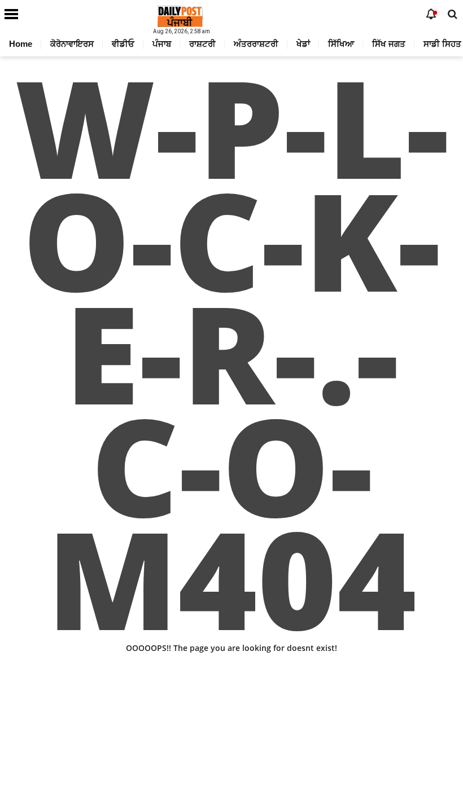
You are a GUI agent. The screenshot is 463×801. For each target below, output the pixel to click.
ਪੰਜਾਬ (161, 44)
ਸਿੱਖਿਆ (341, 44)
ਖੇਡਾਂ (303, 44)
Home (20, 44)
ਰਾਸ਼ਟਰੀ (202, 44)
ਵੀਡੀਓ (123, 44)
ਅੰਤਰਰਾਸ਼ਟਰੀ (256, 44)
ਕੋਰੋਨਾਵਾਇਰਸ (72, 44)
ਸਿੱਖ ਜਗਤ (388, 44)
